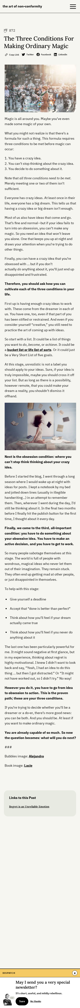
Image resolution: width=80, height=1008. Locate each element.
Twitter (30, 54)
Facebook (46, 54)
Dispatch (9, 972)
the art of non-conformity (22, 6)
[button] (72, 6)
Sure (22, 1001)
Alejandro (36, 756)
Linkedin (62, 54)
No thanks (35, 1001)
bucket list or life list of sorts (29, 350)
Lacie (28, 765)
